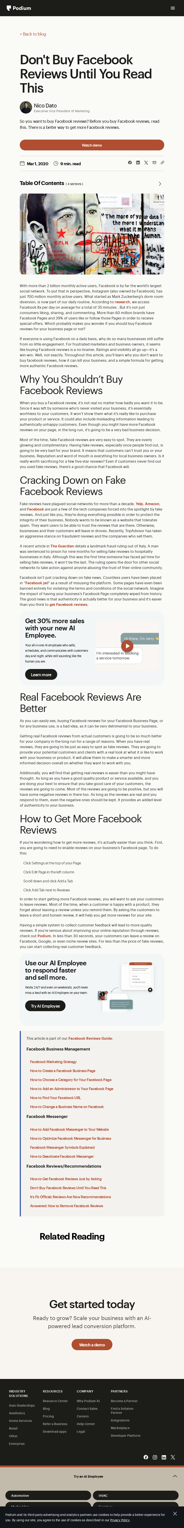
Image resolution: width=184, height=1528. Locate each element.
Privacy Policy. (120, 1520)
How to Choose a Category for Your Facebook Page (70, 1079)
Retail (13, 1428)
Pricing (48, 1416)
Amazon (152, 503)
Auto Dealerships (22, 1405)
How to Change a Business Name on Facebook (67, 1106)
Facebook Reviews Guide (90, 1038)
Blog (46, 1408)
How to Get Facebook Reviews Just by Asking (65, 1178)
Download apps (54, 1431)
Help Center (86, 1423)
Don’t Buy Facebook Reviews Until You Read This (68, 1187)
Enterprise (17, 1443)
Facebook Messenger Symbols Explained (62, 1147)
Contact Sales (87, 1408)
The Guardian (62, 545)
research (122, 301)
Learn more (41, 674)
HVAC (103, 1495)
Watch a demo (92, 1344)
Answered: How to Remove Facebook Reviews (66, 1205)
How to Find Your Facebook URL (55, 1097)
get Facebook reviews (68, 604)
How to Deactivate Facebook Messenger (62, 1156)
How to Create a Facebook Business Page (62, 1070)
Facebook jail (36, 582)
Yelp (139, 503)
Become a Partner (124, 1401)
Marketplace (120, 1427)
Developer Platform (125, 1435)
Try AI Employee (45, 1005)
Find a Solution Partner (122, 1410)
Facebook (35, 508)
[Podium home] (19, 8)
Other (13, 1436)
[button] (92, 1476)
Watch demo (92, 145)
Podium (44, 935)
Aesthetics (17, 1413)
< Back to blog (33, 34)
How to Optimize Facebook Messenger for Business (70, 1138)
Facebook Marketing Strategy (53, 1061)
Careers (83, 1416)
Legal (81, 1431)
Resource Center (55, 1401)
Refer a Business (55, 1423)
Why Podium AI (88, 1401)
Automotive (20, 1495)
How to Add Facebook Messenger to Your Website (69, 1129)
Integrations (120, 1420)
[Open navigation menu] (172, 8)
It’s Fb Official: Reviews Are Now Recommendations (70, 1196)
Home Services (20, 1420)
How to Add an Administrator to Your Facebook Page (71, 1088)
